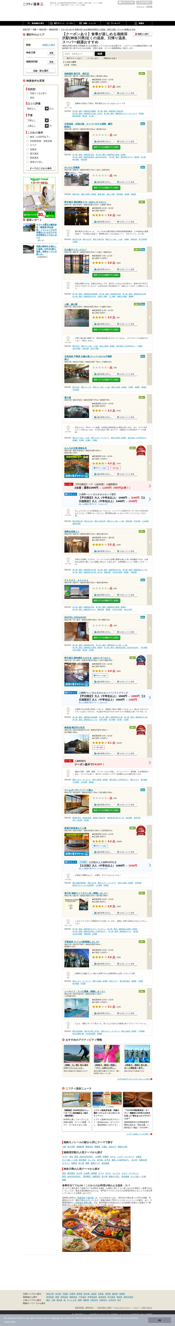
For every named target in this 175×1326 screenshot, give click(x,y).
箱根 (57, 1297)
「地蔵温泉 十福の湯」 (85, 1198)
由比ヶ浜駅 (111, 194)
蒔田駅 (106, 885)
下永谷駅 (75, 390)
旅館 (87, 1163)
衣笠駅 (86, 820)
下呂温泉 (82, 1297)
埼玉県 (58, 1294)
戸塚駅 (74, 242)
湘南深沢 (89, 1147)
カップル (92, 1160)
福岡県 (122, 1294)
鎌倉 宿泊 (75, 194)
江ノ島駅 (112, 296)
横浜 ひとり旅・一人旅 (114, 239)
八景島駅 (141, 1031)
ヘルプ (136, 1308)
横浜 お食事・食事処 (107, 346)
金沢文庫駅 (76, 349)
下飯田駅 (133, 572)
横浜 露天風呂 (125, 981)
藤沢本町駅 (76, 116)
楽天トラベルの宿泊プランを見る (106, 147)
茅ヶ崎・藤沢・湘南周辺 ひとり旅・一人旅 (111, 645)
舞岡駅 (143, 387)
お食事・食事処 (102, 1157)
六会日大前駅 (117, 572)
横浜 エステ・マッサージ (100, 438)
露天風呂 (83, 1160)
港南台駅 (85, 349)
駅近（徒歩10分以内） (84, 1157)
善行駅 (84, 116)
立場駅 (88, 440)
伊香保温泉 (92, 1297)
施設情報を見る (103, 93)
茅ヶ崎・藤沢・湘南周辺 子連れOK (110, 111)
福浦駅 (99, 1034)
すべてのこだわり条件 (41, 168)
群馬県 (79, 1294)
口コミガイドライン (122, 1308)
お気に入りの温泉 (126, 3)
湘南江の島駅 (122, 296)
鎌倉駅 (133, 194)
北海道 (101, 1294)
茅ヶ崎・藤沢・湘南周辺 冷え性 (84, 296)
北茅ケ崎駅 (76, 650)
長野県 (108, 1294)
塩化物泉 (105, 1163)
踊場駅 (137, 387)
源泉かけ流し (114, 1176)
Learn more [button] (9, 1322)
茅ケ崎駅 (144, 648)
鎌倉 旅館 (101, 194)
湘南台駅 (107, 572)
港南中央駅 (76, 524)
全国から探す (48, 45)
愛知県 (115, 1294)
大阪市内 (94, 1300)
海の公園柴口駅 (78, 1034)
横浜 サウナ (134, 780)
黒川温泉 (111, 1297)
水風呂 (139, 1157)
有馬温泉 (64, 1297)
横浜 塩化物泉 (77, 1031)
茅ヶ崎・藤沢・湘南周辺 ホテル (121, 157)
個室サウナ (95, 1163)
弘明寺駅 (138, 883)
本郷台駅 (134, 239)
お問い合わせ (147, 1308)
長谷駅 (127, 194)
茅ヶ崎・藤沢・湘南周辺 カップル (135, 570)
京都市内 (103, 1300)
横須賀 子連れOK (99, 818)
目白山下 (112, 1147)
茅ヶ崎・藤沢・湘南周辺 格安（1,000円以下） (89, 931)
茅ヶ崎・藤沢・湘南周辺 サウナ (120, 931)
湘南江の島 (122, 1147)
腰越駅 (131, 296)
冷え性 (134, 1160)
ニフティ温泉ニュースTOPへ (138, 1134)
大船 (64, 1147)
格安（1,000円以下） (121, 1160)
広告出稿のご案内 (104, 1308)
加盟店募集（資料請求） (84, 1308)
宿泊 (71, 1157)
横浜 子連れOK (98, 239)
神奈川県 (50, 1294)
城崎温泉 (73, 1297)
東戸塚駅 (144, 780)
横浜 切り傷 (76, 239)
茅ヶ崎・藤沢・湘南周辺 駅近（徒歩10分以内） (90, 157)
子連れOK (142, 1160)
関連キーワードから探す (34, 1303)
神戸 (119, 1300)
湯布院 (119, 1297)
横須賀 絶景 (87, 818)
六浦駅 (139, 346)
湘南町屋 (80, 1147)
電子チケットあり (74, 58)
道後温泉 (102, 1297)
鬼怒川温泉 (128, 1297)
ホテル (113, 1157)
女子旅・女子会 (103, 1160)
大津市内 (112, 1300)
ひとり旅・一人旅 (70, 1160)
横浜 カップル (86, 387)
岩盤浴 (74, 1163)
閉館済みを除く (110, 58)
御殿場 (86, 1300)
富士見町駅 (143, 239)
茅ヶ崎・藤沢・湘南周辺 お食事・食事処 (111, 155)
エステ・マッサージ (125, 1157)
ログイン (140, 6)
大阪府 (94, 1294)
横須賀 (59, 1300)
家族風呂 (34, 158)
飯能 (80, 1300)
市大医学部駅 (90, 1034)
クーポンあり (93, 58)
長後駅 (126, 572)
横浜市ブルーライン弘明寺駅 (83, 885)
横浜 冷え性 (87, 239)
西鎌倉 (97, 1147)
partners (55, 1318)
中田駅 (81, 440)
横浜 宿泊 (75, 346)
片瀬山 (104, 1147)
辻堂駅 (91, 650)
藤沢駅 (141, 114)
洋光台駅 (137, 521)
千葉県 (65, 1294)
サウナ (65, 1157)
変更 (51, 53)
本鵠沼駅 (84, 159)
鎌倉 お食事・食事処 (88, 194)
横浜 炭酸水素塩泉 (79, 883)
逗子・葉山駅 (77, 820)
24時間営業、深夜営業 (41, 141)
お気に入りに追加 (127, 93)
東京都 (86, 1294)
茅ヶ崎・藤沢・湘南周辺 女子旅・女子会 (87, 114)
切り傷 (81, 1163)
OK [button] (159, 1320)
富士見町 (71, 1147)
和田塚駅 (119, 194)
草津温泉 (50, 1297)
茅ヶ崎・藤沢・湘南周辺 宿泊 (83, 155)
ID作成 (149, 6)
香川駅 (84, 650)
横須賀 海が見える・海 (115, 818)
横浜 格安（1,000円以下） (126, 346)
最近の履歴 (144, 3)
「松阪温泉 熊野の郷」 (83, 1203)
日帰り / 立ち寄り (38, 93)
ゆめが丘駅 (128, 609)
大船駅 (126, 239)
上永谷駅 (145, 521)
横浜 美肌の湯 (77, 521)
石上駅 (91, 116)
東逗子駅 (137, 818)
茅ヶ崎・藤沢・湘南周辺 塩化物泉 (84, 294)
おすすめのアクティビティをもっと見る (134, 1079)
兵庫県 (72, 1294)
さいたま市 (72, 1300)
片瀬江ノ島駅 (102, 296)
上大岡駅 (98, 885)
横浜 (48, 1300)
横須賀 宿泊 (76, 818)
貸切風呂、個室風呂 (91, 1176)
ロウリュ (66, 1163)
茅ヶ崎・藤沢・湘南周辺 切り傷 (134, 294)
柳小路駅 (75, 159)
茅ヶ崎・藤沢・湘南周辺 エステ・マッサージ (120, 114)
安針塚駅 (129, 818)
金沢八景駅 (95, 349)
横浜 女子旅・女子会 (92, 1031)
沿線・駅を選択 (40, 70)
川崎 (53, 1300)
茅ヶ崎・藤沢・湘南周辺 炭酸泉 (84, 111)
